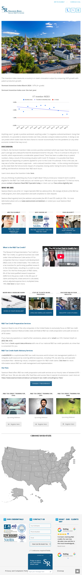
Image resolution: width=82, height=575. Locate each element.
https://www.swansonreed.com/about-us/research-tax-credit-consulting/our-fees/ (32, 378)
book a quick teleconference (21, 343)
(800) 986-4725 (7, 341)
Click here (10, 284)
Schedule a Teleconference (41, 383)
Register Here (15, 424)
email (54, 338)
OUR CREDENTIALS (15, 519)
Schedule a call (75, 2)
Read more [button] (61, 546)
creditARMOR (6, 355)
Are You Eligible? (59, 2)
